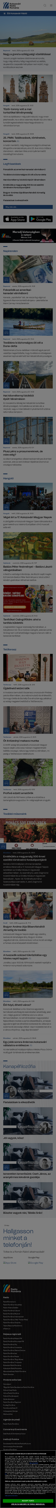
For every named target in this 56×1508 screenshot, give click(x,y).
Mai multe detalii (34, 1463)
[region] (28, 1479)
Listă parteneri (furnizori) (11, 1495)
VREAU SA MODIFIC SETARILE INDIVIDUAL (28, 1504)
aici (6, 1473)
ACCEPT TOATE (28, 1501)
